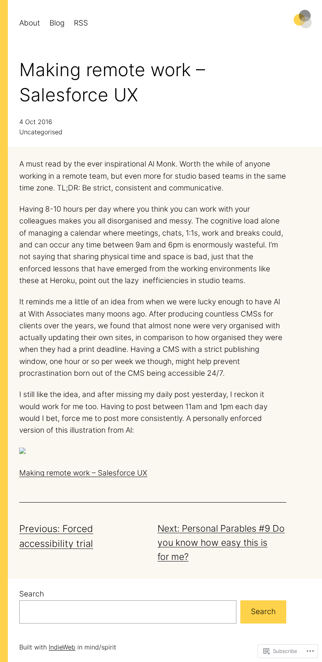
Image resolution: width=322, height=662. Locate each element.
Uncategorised (40, 132)
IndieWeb (62, 647)
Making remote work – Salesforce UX (83, 472)
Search (31, 593)
